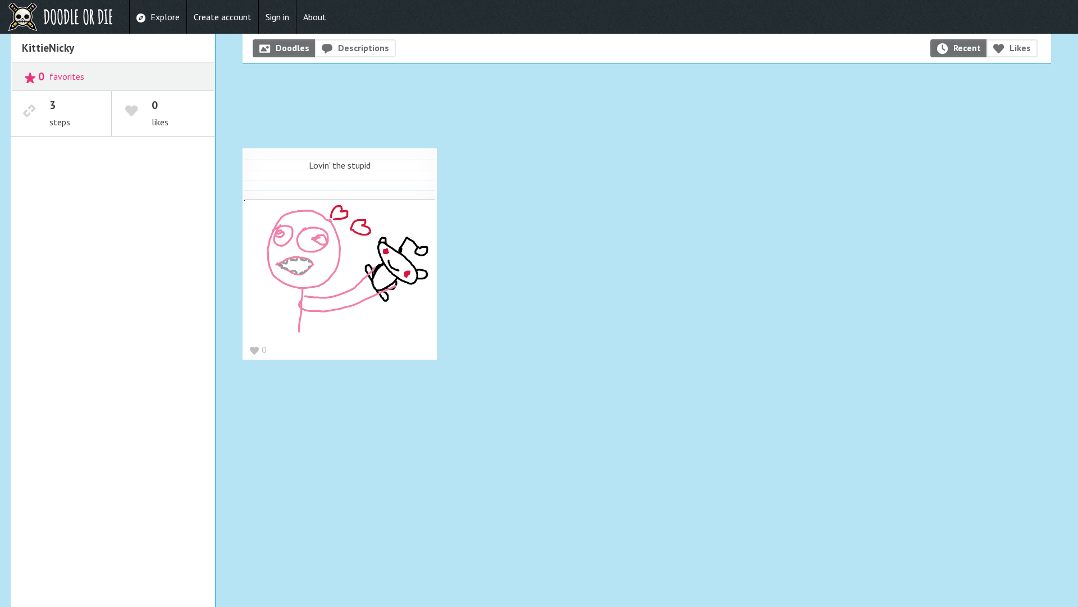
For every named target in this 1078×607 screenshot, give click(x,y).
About (314, 16)
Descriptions (363, 47)
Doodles (292, 47)
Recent (967, 47)
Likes (1020, 47)
